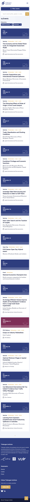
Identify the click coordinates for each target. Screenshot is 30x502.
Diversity (3, 469)
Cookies (3, 472)
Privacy (2, 474)
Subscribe (6, 487)
